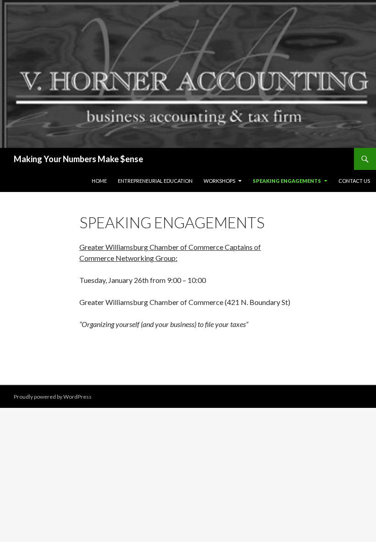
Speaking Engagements (287, 181)
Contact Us (354, 181)
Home (99, 181)
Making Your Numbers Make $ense (78, 159)
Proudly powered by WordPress (53, 396)
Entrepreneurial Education (155, 181)
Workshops (219, 181)
